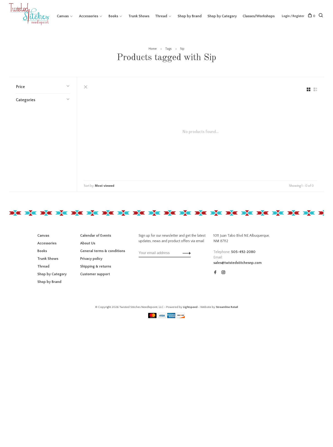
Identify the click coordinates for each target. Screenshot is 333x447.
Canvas (63, 16)
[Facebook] (215, 273)
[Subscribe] (185, 253)
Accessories (88, 16)
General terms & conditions (102, 251)
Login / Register (293, 16)
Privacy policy (91, 259)
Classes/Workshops (259, 16)
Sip (182, 49)
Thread (161, 16)
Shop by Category (222, 16)
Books (113, 16)
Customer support (95, 274)
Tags (168, 49)
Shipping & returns (95, 266)
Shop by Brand (190, 16)
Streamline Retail (227, 307)
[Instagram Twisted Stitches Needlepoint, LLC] (223, 273)
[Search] (321, 16)
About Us (87, 243)
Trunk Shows (138, 16)
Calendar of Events (95, 235)
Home (153, 49)
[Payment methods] (152, 317)
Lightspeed (190, 307)
